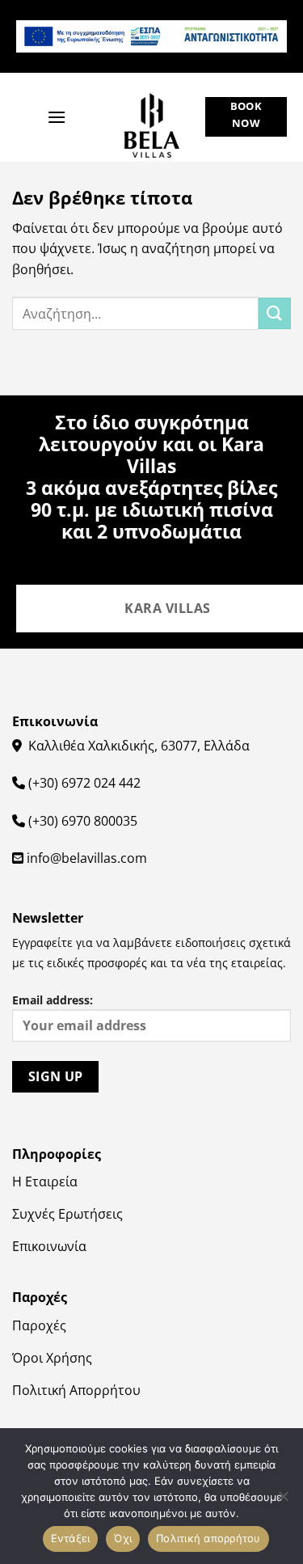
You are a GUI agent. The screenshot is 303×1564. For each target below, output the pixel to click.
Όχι (123, 1538)
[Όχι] (283, 1501)
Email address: (52, 1000)
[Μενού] (56, 117)
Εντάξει (70, 1538)
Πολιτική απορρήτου (208, 1538)
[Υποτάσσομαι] (275, 313)
